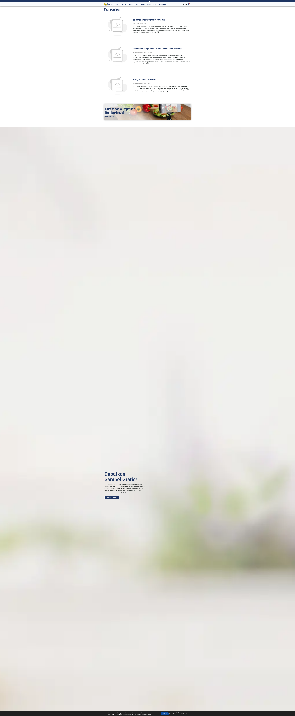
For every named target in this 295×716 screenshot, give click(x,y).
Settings (182, 713)
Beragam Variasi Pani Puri (144, 79)
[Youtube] (181, 1)
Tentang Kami (163, 4)
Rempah (131, 4)
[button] (183, 4)
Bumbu (124, 4)
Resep (149, 4)
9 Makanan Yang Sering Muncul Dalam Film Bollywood (157, 48)
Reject (173, 713)
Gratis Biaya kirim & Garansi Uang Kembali (113, 1)
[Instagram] (183, 1)
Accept (165, 713)
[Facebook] (187, 1)
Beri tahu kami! (110, 116)
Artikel (155, 4)
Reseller (143, 4)
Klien (137, 4)
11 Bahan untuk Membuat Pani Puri (149, 20)
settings (149, 714)
